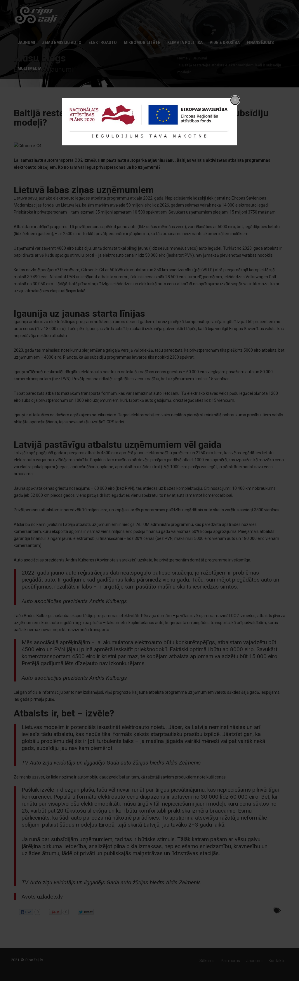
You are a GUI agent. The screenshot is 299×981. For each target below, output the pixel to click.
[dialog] (149, 121)
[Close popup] (235, 100)
